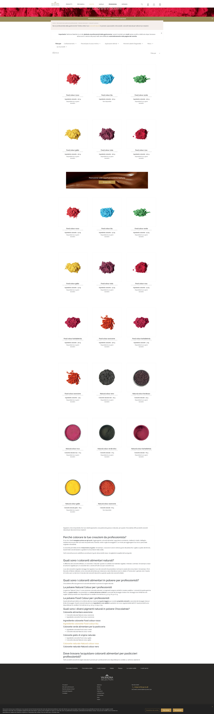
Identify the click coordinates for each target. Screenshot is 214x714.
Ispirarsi (124, 4)
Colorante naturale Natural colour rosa (81, 643)
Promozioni (113, 4)
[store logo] (55, 3)
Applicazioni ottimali (111, 43)
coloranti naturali (94, 26)
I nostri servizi (144, 668)
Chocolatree (100, 695)
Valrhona (99, 684)
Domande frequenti (67, 691)
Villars (98, 699)
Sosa (98, 697)
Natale (101, 4)
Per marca (80, 4)
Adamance (99, 691)
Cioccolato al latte (87, 668)
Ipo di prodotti (61, 47)
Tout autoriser (178, 710)
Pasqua (120, 668)
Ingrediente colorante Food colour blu (80, 623)
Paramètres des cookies (152, 710)
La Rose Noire (100, 693)
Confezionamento (69, 43)
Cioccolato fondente (72, 668)
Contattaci (64, 693)
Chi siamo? (65, 684)
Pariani (98, 687)
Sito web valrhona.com (68, 687)
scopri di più (122, 18)
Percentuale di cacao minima (90, 43)
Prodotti (69, 4)
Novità (91, 4)
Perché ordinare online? (68, 689)
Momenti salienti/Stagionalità (132, 43)
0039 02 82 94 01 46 (141, 687)
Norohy (99, 689)
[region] (107, 709)
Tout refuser (166, 710)
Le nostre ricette (131, 668)
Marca (149, 43)
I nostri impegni (101, 668)
